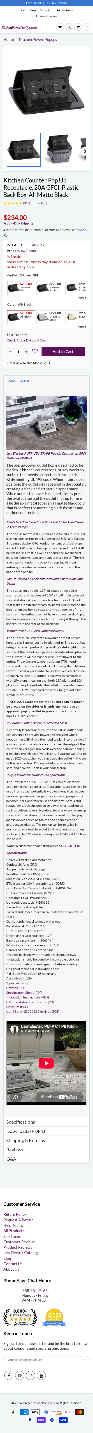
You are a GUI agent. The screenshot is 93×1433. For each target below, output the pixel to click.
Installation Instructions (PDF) (27, 997)
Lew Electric (28, 250)
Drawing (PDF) (16, 988)
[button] (35, 351)
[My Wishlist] (60, 27)
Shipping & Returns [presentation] (25, 1140)
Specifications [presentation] (21, 1121)
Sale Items (12, 1236)
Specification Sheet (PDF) (24, 992)
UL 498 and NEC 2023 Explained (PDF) (33, 1011)
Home (8, 39)
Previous (7, 151)
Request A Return (18, 1220)
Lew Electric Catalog (20, 1252)
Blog (7, 1258)
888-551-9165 (48, 16)
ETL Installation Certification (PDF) (31, 1002)
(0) (41, 203)
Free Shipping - (36, 3)
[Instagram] (30, 1375)
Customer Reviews (19, 1241)
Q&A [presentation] (11, 1159)
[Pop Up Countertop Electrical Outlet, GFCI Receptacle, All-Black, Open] (46, 90)
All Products (13, 1230)
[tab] (46, 380)
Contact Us (46, 10)
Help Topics (13, 1225)
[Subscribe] (84, 1359)
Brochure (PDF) (17, 1007)
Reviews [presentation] (14, 1149)
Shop (23, 10)
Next (85, 151)
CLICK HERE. (72, 846)
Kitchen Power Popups (38, 39)
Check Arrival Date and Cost (27, 340)
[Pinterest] (19, 1375)
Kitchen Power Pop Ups (38, 1403)
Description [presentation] (18, 380)
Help (33, 10)
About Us (11, 1269)
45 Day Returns (56, 3)
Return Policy (65, 10)
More (13, 298)
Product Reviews (17, 1247)
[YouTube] (41, 1375)
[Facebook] (8, 1375)
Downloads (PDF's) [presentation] (25, 1131)
